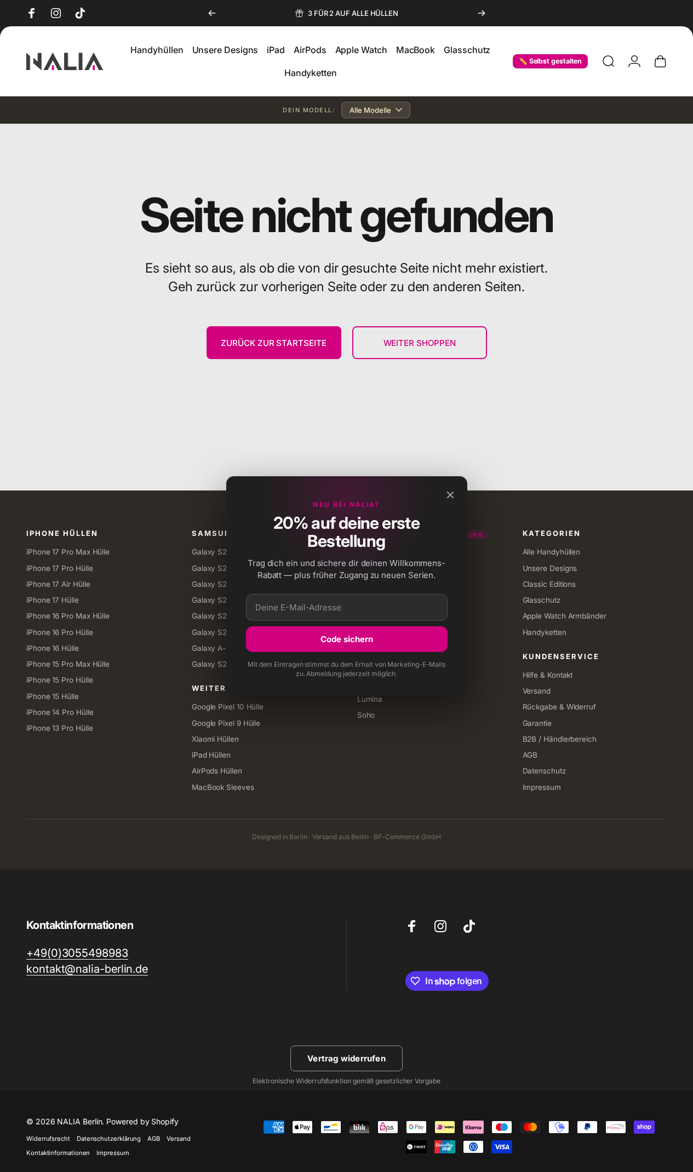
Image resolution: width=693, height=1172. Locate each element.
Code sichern (346, 639)
